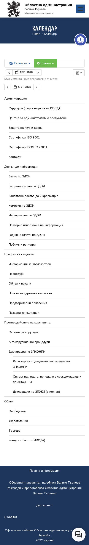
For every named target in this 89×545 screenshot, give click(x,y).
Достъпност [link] (44, 505)
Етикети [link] (46, 63)
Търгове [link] (14, 430)
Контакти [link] (15, 157)
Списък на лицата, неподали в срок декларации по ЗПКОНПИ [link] (47, 379)
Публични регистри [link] (22, 244)
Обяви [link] (8, 401)
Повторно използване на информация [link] (36, 225)
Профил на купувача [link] (19, 254)
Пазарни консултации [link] (24, 312)
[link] (80, 39)
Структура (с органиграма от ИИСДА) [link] (35, 108)
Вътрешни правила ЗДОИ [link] (27, 186)
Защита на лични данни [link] (26, 127)
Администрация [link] (15, 98)
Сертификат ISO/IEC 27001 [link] (28, 147)
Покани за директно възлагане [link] (30, 293)
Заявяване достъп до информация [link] (33, 196)
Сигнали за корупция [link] (23, 332)
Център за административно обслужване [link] (38, 118)
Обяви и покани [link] (20, 283)
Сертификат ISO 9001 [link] (24, 137)
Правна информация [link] (45, 470)
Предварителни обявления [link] (28, 303)
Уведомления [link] (18, 421)
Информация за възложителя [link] (30, 264)
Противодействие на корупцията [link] (27, 322)
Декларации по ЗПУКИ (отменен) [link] (36, 391)
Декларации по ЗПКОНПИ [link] (27, 351)
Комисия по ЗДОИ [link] (21, 205)
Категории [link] (21, 63)
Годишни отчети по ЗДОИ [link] (27, 234)
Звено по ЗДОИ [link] (19, 176)
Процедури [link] (16, 273)
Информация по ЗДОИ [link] (25, 215)
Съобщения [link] (17, 411)
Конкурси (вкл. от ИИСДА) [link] (27, 440)
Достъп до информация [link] (21, 166)
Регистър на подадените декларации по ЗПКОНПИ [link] (41, 364)
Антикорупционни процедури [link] (29, 342)
